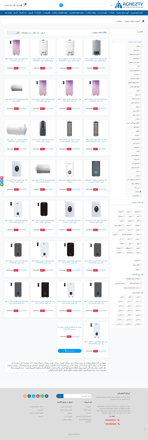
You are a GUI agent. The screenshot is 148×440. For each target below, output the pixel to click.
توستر (137, 175)
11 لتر (137, 301)
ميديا (138, 234)
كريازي (120, 230)
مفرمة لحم (136, 143)
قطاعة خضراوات (134, 78)
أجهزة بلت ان (103, 12)
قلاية (138, 46)
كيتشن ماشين (135, 139)
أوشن (114, 234)
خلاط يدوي (136, 111)
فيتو (138, 252)
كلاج (138, 220)
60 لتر (120, 310)
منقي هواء (136, 50)
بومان (130, 216)
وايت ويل (129, 252)
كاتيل (137, 90)
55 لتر (129, 310)
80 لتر (129, 315)
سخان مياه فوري (119, 283)
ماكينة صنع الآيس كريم (133, 123)
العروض (30, 12)
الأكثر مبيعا (136, 265)
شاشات (111, 12)
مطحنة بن (136, 74)
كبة (138, 66)
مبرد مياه (136, 187)
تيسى (137, 248)
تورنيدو (119, 248)
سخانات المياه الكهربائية (132, 278)
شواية (137, 107)
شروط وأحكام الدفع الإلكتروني (85, 420)
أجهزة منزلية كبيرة (137, 12)
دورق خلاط (136, 58)
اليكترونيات (40, 410)
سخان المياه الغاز (134, 283)
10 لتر (121, 297)
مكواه (137, 131)
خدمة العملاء (23, 12)
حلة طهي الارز (135, 163)
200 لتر (137, 324)
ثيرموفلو (128, 248)
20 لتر (137, 319)
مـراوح (137, 94)
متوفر (137, 269)
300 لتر (128, 324)
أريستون (136, 211)
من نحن (88, 413)
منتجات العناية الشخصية (77, 12)
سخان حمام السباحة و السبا (131, 288)
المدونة (15, 12)
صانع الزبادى (135, 195)
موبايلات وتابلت (91, 12)
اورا (128, 211)
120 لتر (119, 324)
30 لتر (120, 301)
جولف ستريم (117, 225)
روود (138, 243)
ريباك (128, 239)
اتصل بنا (88, 406)
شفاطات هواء (135, 183)
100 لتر (120, 315)
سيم (130, 243)
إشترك (60, 396)
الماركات (38, 12)
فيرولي (137, 225)
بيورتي (137, 239)
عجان (137, 171)
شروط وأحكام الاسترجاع (83, 416)
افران (137, 151)
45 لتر (137, 310)
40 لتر (129, 306)
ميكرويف (136, 147)
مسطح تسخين (135, 155)
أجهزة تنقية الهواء (134, 54)
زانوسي (119, 252)
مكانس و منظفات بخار (133, 179)
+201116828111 (111, 420)
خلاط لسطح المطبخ (133, 82)
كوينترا (130, 220)
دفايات (137, 119)
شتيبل (122, 243)
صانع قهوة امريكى (134, 70)
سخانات (119, 21)
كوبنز (121, 220)
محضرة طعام (135, 98)
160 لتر (119, 319)
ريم (121, 239)
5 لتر (138, 297)
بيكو (138, 216)
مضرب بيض (136, 115)
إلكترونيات (47, 12)
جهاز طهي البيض (134, 86)
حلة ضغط (136, 159)
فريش (128, 225)
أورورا (120, 211)
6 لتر (130, 297)
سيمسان (120, 216)
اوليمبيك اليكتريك (126, 234)
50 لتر (120, 306)
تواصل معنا (8, 12)
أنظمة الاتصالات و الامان (60, 12)
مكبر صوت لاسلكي (134, 62)
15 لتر (129, 301)
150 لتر (129, 319)
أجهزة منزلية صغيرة (123, 12)
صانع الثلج (136, 127)
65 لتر (137, 315)
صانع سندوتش (135, 167)
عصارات (137, 135)
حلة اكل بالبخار (135, 102)
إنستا (129, 230)
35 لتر (137, 306)
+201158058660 (111, 424)
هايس (137, 230)
